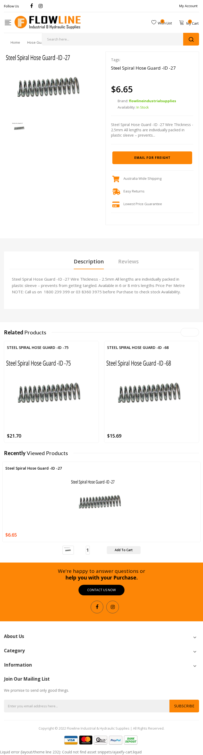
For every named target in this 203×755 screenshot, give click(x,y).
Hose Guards (38, 42)
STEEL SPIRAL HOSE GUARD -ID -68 (138, 347)
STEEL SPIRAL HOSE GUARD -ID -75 (37, 347)
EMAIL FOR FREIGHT (152, 157)
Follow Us (11, 6)
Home (15, 42)
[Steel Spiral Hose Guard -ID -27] (19, 127)
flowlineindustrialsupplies (152, 100)
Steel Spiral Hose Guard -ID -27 (33, 468)
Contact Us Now (101, 590)
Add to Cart (124, 550)
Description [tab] (89, 261)
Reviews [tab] (128, 261)
